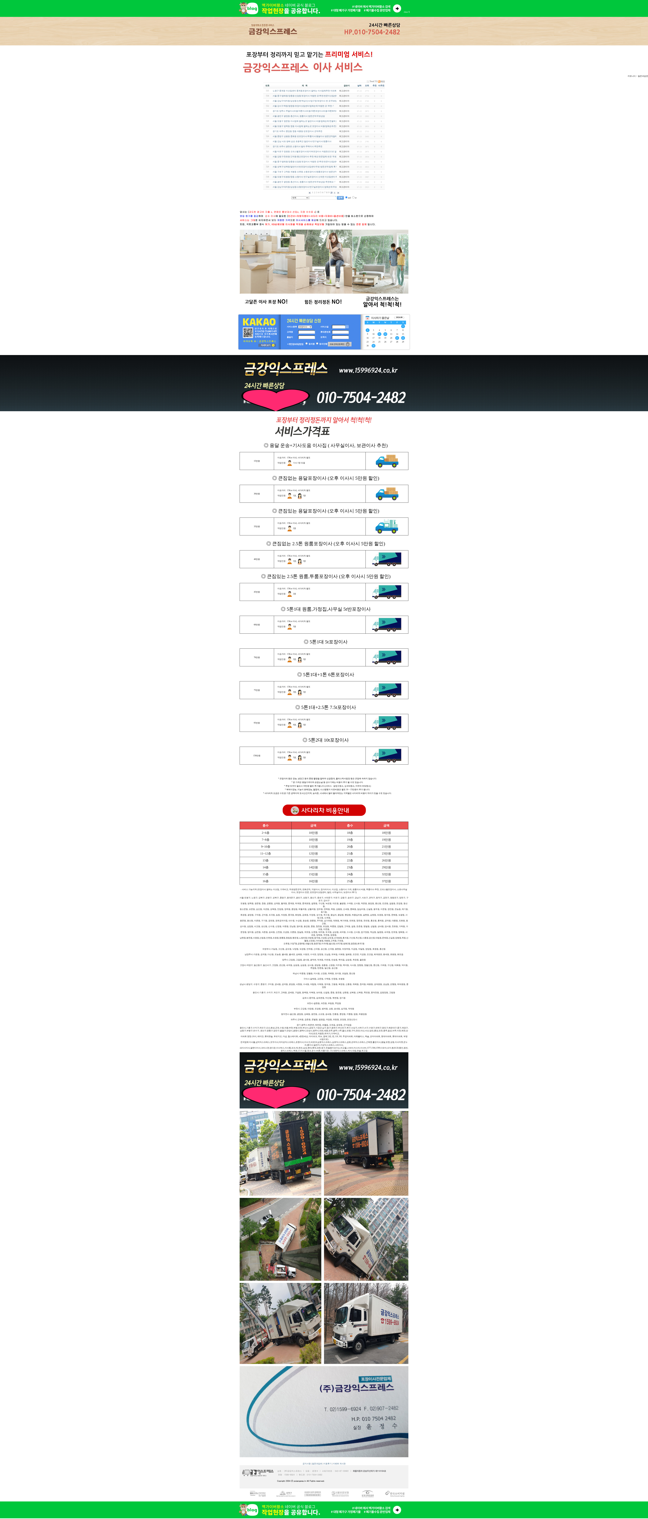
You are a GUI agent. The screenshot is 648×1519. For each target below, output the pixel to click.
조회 (367, 85)
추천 (375, 85)
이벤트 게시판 (339, 1463)
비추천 (381, 85)
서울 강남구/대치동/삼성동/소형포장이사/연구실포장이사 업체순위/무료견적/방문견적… (312, 187)
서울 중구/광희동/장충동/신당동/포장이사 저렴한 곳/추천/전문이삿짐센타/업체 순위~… (311, 96)
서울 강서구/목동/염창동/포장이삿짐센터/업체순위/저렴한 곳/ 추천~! (303, 106)
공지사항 (307, 1463)
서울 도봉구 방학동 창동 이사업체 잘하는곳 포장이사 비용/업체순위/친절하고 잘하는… (312, 126)
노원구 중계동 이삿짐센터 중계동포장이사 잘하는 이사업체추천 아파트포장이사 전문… (312, 91)
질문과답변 (317, 1463)
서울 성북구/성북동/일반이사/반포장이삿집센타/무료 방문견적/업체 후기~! (306, 167)
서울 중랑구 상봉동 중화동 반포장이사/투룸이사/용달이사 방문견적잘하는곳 (307, 136)
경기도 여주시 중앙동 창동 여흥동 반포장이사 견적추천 (297, 131)
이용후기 (327, 1463)
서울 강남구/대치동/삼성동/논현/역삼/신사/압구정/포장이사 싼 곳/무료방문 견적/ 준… (311, 101)
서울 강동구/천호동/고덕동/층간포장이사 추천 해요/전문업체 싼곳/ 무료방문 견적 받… (311, 156)
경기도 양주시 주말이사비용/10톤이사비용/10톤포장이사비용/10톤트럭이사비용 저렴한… (313, 111)
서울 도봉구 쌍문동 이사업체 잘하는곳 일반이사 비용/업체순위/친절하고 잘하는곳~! (310, 121)
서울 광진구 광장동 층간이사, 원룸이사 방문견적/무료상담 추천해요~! (304, 182)
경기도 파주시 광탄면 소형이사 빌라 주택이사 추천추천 (297, 146)
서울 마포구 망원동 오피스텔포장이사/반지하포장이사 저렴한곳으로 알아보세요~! (309, 151)
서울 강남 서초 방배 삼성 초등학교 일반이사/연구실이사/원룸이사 (302, 141)
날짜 (359, 85)
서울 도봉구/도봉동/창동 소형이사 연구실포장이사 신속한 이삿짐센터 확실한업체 (309, 177)
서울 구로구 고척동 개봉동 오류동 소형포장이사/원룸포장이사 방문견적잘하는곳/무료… (312, 172)
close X (407, 12)
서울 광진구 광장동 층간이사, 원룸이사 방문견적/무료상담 (299, 116)
